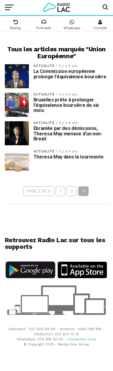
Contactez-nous (81, 339)
